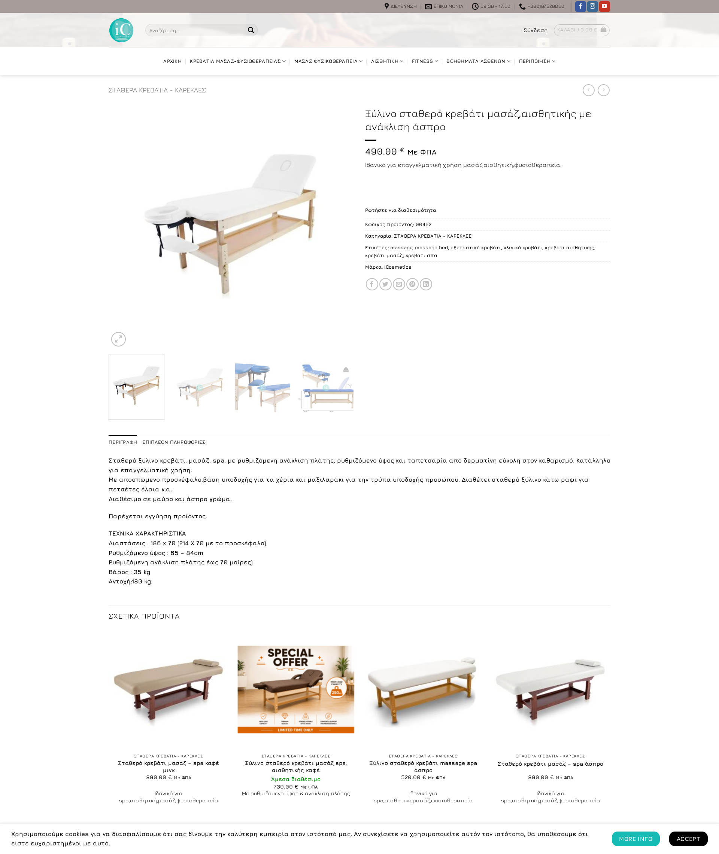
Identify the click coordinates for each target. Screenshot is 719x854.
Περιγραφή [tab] (123, 442)
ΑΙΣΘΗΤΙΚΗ (384, 61)
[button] (536, 30)
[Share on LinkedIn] (426, 284)
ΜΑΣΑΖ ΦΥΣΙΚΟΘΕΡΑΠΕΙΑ (326, 61)
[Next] (339, 225)
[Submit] (251, 30)
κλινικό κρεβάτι (523, 247)
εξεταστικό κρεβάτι (475, 247)
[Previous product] (603, 90)
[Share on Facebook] (372, 284)
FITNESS (422, 61)
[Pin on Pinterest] (412, 284)
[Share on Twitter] (385, 284)
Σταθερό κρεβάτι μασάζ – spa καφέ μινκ (168, 766)
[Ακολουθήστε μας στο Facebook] (580, 6)
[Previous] (123, 225)
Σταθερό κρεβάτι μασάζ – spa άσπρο (550, 763)
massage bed (431, 247)
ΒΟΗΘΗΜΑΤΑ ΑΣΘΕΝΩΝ (475, 61)
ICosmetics (398, 267)
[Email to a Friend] (399, 284)
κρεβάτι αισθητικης (569, 247)
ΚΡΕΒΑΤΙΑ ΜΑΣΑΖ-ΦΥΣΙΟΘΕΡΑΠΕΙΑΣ (235, 61)
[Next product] (588, 90)
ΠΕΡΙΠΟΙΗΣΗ (535, 61)
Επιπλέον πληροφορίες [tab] (174, 442)
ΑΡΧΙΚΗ (172, 61)
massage (401, 247)
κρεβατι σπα (421, 255)
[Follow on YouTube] (604, 6)
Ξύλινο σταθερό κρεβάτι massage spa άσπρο (423, 766)
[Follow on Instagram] (592, 6)
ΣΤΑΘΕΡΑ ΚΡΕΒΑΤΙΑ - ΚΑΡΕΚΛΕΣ (157, 90)
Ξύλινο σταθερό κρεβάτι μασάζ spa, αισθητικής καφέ (296, 766)
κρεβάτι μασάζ (384, 255)
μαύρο (163, 498)
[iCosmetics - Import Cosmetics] (121, 30)
